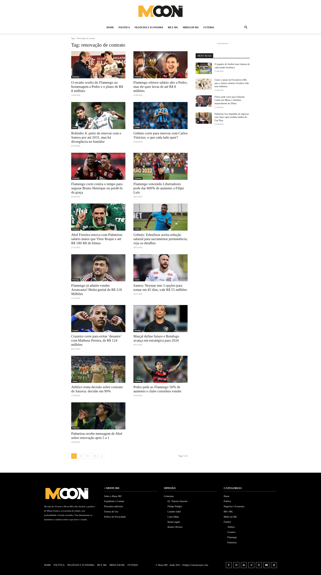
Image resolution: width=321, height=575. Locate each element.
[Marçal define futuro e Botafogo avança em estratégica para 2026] (160, 318)
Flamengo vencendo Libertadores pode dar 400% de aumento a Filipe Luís (158, 188)
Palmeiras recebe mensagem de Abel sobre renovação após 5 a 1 (96, 436)
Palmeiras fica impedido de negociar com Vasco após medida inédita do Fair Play (232, 117)
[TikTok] (251, 565)
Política (124, 27)
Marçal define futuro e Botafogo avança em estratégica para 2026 (156, 338)
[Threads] (274, 565)
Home (110, 27)
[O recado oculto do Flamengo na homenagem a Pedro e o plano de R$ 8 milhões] (98, 64)
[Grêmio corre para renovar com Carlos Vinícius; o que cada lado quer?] (160, 115)
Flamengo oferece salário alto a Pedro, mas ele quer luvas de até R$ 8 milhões (160, 86)
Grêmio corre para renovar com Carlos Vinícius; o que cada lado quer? (160, 135)
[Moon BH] (160, 11)
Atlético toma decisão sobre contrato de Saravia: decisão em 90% (97, 389)
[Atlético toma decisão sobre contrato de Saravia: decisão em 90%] (98, 369)
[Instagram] (236, 565)
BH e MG (173, 27)
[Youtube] (266, 565)
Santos (74, 127)
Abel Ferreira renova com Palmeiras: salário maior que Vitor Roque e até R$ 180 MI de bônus (97, 239)
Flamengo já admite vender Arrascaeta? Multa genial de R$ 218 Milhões (96, 289)
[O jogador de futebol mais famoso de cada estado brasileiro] (204, 68)
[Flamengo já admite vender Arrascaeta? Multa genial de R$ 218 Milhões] (98, 267)
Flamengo (75, 77)
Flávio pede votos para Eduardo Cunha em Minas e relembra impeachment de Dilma (230, 100)
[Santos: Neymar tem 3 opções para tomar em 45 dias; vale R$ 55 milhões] (160, 267)
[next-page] (101, 456)
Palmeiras (75, 229)
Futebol (209, 27)
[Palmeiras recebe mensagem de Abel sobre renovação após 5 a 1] (98, 415)
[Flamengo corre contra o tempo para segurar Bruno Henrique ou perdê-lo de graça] (98, 166)
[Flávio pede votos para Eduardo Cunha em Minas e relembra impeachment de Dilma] (204, 101)
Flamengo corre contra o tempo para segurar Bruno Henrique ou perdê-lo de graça (97, 188)
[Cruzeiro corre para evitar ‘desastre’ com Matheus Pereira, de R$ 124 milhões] (98, 318)
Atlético (75, 381)
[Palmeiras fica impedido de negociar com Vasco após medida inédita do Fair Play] (204, 118)
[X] (259, 565)
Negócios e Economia (149, 27)
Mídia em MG (191, 27)
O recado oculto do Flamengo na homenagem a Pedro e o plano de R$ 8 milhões (97, 86)
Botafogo (137, 330)
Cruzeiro (75, 330)
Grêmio (137, 127)
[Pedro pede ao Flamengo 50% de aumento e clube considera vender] (160, 369)
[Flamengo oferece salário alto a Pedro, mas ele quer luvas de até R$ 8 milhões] (160, 64)
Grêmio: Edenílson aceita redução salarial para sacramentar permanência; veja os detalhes (160, 239)
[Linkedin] (244, 565)
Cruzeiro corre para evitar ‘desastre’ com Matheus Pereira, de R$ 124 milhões (96, 340)
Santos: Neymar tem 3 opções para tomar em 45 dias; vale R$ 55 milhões (160, 287)
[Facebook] (229, 565)
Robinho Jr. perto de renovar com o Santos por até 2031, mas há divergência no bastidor (96, 137)
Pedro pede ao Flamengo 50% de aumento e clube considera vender (157, 389)
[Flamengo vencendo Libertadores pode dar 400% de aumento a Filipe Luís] (160, 166)
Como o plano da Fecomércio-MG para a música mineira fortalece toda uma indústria (232, 83)
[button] (246, 28)
